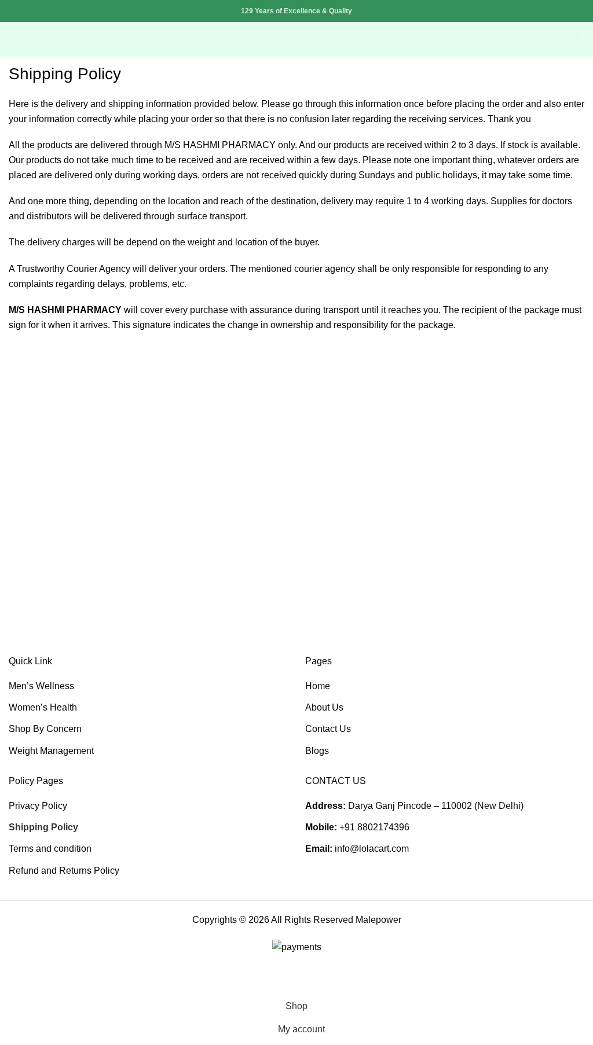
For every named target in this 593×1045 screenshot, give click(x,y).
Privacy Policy (38, 806)
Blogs (317, 751)
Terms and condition (50, 848)
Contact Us (328, 729)
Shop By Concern (45, 729)
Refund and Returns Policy (64, 870)
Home (317, 686)
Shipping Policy (43, 827)
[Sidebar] (14, 980)
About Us (324, 707)
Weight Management (51, 751)
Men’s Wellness (41, 686)
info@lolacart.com (372, 848)
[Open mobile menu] (13, 39)
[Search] (556, 39)
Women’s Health (43, 707)
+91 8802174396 (374, 827)
